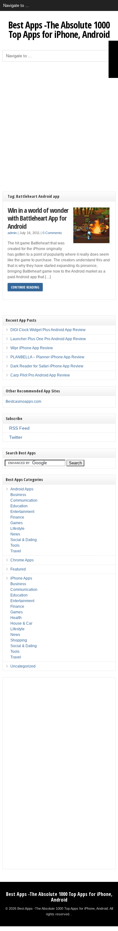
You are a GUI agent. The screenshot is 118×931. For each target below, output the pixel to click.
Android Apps (21, 489)
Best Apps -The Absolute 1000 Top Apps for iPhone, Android (59, 29)
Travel (15, 551)
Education (19, 506)
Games (16, 523)
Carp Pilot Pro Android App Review (40, 375)
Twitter (15, 437)
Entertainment (22, 511)
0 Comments (52, 233)
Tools (15, 545)
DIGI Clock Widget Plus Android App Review (48, 330)
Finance (17, 517)
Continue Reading (25, 287)
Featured (18, 569)
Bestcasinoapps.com (23, 401)
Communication (23, 500)
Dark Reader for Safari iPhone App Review (46, 366)
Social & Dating (23, 540)
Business (18, 495)
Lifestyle (17, 528)
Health (16, 618)
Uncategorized (23, 666)
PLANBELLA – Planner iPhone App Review (47, 357)
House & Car (21, 623)
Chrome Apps (22, 560)
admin (12, 233)
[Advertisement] (59, 123)
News (15, 534)
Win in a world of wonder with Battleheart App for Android (38, 218)
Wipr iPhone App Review (31, 348)
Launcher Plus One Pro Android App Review (48, 339)
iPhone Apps (21, 578)
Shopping (18, 640)
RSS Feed (19, 428)
